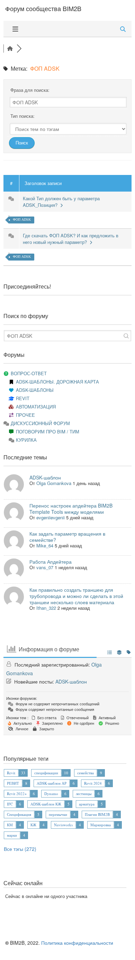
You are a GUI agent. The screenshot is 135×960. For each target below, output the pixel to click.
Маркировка (100, 824)
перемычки (58, 814)
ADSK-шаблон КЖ (45, 804)
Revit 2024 (93, 783)
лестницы (83, 793)
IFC (10, 804)
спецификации (46, 772)
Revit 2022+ (17, 793)
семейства (85, 772)
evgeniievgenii (50, 517)
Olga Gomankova (53, 483)
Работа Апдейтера (50, 561)
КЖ (33, 824)
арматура (86, 804)
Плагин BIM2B (97, 814)
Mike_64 (44, 545)
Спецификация (19, 814)
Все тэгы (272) (20, 848)
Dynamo (51, 793)
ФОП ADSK (22, 219)
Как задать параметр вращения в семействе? (67, 536)
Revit (11, 772)
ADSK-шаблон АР (51, 783)
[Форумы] (10, 48)
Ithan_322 (46, 608)
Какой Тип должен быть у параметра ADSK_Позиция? (61, 201)
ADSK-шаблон (45, 477)
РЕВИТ (13, 783)
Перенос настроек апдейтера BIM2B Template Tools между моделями (70, 508)
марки (12, 835)
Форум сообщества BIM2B (43, 8)
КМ (10, 824)
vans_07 (44, 567)
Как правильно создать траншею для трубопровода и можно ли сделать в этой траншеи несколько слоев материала (76, 596)
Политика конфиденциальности (77, 942)
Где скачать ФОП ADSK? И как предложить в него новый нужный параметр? (70, 238)
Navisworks (63, 824)
